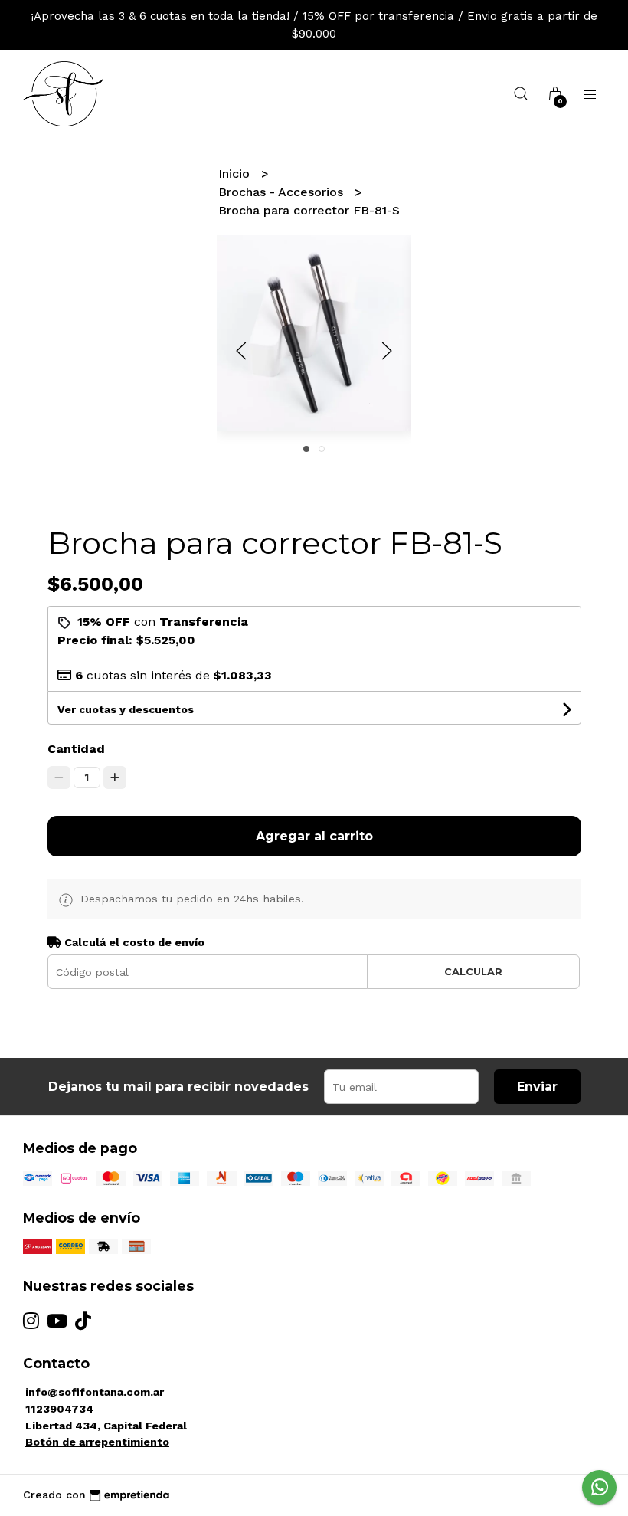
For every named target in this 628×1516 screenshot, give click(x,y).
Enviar (537, 1086)
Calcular (473, 971)
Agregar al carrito (314, 836)
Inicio (235, 173)
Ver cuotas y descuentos (125, 709)
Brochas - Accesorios (282, 192)
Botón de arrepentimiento (97, 1442)
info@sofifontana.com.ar (94, 1392)
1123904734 (59, 1409)
